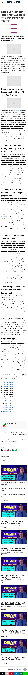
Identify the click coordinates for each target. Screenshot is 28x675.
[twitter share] (2, 450)
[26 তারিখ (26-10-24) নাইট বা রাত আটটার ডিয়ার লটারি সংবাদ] (14, 473)
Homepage (3, 6)
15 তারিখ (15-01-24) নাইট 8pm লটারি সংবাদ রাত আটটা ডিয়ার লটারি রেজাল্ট (13, 658)
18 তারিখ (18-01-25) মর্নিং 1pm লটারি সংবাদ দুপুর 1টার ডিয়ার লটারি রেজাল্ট (12, 577)
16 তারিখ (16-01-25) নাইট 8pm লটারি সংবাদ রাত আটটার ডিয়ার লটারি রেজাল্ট (13, 631)
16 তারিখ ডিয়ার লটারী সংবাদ (8, 411)
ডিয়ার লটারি (19, 110)
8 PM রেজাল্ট (14, 32)
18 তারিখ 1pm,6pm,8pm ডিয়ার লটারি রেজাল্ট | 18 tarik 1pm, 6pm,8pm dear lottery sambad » (15, 433)
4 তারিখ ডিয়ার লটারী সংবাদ (8, 386)
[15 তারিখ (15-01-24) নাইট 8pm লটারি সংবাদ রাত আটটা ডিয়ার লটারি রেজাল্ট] (14, 646)
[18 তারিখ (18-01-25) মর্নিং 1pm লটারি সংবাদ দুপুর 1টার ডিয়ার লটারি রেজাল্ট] (14, 564)
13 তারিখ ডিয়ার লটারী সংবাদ (8, 405)
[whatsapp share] (13, 450)
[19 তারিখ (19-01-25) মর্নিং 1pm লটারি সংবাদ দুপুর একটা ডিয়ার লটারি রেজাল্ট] (14, 510)
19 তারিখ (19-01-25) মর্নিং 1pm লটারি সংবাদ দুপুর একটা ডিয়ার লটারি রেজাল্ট (12, 522)
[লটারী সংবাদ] (13, 2)
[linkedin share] (10, 450)
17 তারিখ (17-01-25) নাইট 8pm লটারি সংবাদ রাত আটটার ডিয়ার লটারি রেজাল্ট (13, 604)
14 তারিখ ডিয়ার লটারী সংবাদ (8, 407)
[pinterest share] (8, 450)
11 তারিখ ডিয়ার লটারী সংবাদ (8, 401)
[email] (7, 673)
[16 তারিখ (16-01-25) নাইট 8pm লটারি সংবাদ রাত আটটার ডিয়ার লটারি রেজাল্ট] (14, 619)
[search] (26, 2)
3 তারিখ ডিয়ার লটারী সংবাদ (8, 384)
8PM (2, 518)
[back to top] (25, 669)
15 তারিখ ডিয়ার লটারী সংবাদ (8, 409)
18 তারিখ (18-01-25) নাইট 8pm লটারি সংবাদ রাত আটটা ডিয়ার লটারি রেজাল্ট (13, 549)
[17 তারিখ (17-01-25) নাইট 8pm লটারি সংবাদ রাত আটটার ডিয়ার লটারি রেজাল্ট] (14, 591)
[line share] (16, 450)
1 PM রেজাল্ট (14, 24)
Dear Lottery (10, 6)
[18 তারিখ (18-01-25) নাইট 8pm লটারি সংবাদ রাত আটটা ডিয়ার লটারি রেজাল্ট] (14, 537)
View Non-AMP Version (17, 669)
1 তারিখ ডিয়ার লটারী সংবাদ (8, 382)
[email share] (5, 450)
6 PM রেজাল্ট (14, 28)
